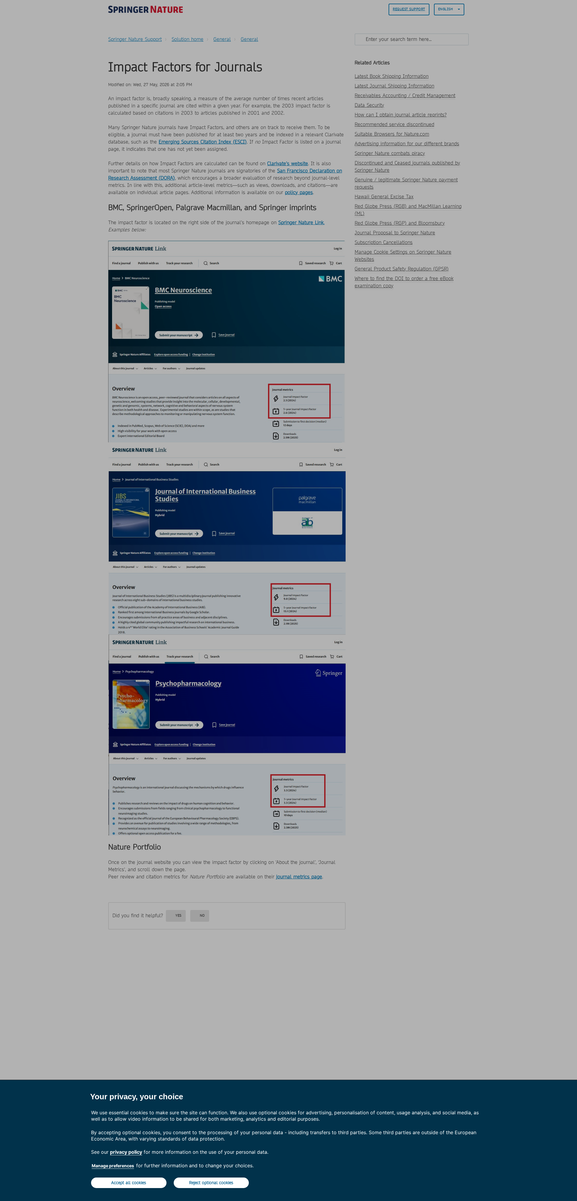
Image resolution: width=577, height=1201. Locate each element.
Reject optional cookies (211, 1183)
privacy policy (126, 1152)
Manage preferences (113, 1165)
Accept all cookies (128, 1183)
